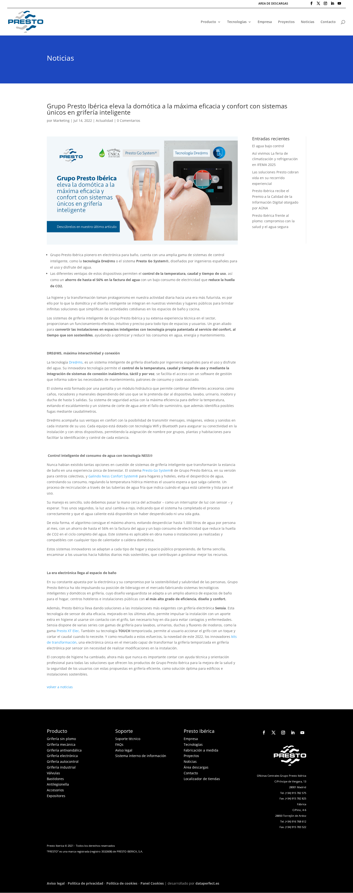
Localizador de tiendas (202, 778)
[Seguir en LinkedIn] (293, 732)
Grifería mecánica (61, 744)
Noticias (307, 22)
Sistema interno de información (140, 755)
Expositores (56, 795)
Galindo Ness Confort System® (113, 476)
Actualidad (104, 120)
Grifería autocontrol (63, 761)
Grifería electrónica (62, 755)
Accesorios (55, 790)
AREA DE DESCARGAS (273, 4)
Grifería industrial (61, 767)
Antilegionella (58, 784)
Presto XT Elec (68, 631)
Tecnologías (237, 22)
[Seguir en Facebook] (264, 732)
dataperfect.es (207, 883)
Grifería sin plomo (61, 738)
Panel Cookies (152, 883)
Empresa (265, 22)
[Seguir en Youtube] (302, 732)
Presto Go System (156, 470)
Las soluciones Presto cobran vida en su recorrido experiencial (275, 178)
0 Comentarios (128, 120)
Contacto (328, 22)
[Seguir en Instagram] (283, 732)
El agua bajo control (268, 146)
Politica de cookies (121, 883)
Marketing (61, 120)
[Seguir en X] (273, 732)
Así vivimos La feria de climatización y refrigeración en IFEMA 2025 (275, 159)
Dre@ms (76, 362)
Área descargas (196, 767)
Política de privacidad (85, 883)
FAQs (119, 744)
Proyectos (286, 22)
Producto (208, 22)
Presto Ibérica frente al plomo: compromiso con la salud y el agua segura (273, 221)
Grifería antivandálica (64, 750)
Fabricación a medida (201, 750)
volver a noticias (60, 687)
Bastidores (55, 778)
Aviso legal (123, 750)
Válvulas (53, 773)
